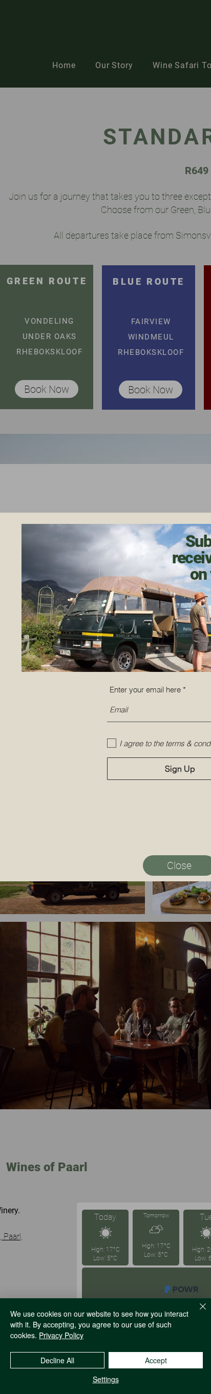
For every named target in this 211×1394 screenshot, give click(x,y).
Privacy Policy (61, 1335)
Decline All (57, 1360)
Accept (156, 1360)
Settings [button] (106, 1379)
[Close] (196, 1312)
